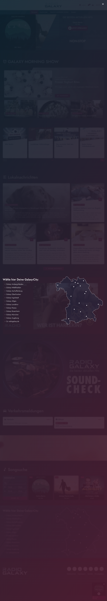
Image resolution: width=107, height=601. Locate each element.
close (103, 4)
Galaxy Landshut (12, 304)
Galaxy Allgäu (11, 301)
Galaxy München (12, 314)
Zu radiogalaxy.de (12, 321)
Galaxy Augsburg (12, 318)
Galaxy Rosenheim (13, 311)
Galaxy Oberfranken (13, 294)
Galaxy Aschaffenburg (14, 291)
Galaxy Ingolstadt (12, 297)
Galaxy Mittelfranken (13, 287)
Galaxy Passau (11, 308)
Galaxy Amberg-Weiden (14, 284)
